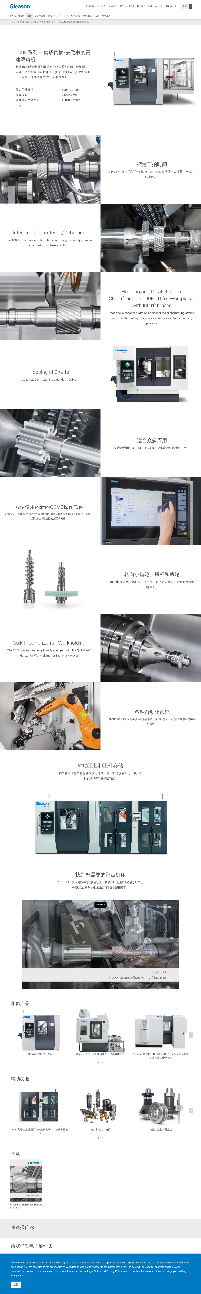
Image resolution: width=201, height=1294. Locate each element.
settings (182, 1271)
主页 (13, 21)
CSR (121, 6)
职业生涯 (130, 6)
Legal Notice (94, 1271)
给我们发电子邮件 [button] (30, 1246)
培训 (97, 15)
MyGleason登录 (155, 6)
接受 (16, 1284)
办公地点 (101, 6)
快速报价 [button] (20, 1227)
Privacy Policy (114, 1271)
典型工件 (106, 15)
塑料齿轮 (76, 15)
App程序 (113, 6)
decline (136, 1271)
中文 (185, 6)
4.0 (11, 15)
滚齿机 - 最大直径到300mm (31, 21)
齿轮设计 (19, 15)
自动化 (51, 15)
